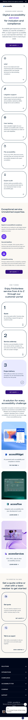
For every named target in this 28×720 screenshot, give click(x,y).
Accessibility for (7, 683)
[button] (26, 1)
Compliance (5, 678)
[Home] (7, 6)
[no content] (3, 711)
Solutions (5, 666)
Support (4, 695)
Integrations (6, 672)
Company (4, 689)
